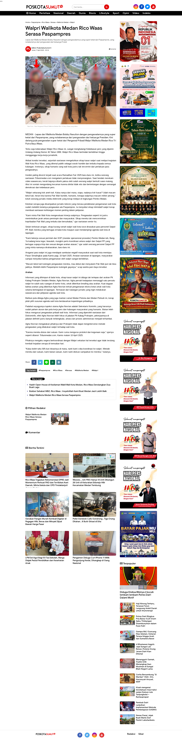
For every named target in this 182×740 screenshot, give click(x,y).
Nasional (58, 13)
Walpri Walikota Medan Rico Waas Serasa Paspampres (55, 395)
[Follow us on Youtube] (101, 735)
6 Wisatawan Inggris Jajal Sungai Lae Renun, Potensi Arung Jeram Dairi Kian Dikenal (146, 649)
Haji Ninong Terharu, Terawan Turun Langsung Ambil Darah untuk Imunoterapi (146, 607)
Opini (126, 13)
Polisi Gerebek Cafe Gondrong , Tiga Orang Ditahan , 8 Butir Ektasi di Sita (94, 520)
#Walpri (95, 370)
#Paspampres (44, 370)
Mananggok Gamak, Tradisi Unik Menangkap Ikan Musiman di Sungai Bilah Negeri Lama (145, 664)
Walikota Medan (63, 22)
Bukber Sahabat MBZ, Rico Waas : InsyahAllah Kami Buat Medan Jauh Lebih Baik (68, 391)
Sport (116, 13)
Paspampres (35, 22)
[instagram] (135, 6)
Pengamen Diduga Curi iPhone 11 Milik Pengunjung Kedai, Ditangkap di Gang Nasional (91, 560)
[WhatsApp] (52, 362)
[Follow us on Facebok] (79, 735)
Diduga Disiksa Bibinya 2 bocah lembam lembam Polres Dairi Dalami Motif (137, 595)
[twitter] (147, 6)
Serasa (53, 22)
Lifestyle (104, 13)
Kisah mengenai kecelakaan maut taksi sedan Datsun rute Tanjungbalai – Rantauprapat (146, 692)
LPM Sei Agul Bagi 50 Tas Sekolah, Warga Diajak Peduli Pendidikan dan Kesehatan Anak (44, 560)
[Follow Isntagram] (94, 735)
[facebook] (141, 6)
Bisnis (92, 13)
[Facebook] (34, 362)
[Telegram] (58, 362)
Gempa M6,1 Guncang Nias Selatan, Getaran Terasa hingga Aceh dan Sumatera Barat (146, 635)
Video (135, 13)
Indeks (146, 13)
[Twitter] (40, 362)
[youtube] (153, 6)
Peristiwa (44, 13)
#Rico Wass (57, 370)
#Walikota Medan (82, 370)
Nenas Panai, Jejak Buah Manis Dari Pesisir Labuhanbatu (145, 717)
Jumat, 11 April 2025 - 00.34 (40, 50)
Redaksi (131, 734)
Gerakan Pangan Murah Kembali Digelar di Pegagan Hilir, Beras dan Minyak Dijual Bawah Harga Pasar (45, 521)
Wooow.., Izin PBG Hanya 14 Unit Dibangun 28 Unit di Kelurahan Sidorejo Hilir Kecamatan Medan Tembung (93, 483)
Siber (141, 734)
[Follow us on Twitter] (87, 735)
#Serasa (68, 370)
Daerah (71, 13)
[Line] (46, 362)
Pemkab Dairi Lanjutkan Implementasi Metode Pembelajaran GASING (146, 706)
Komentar (113, 49)
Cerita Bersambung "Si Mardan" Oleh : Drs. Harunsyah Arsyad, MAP (146, 678)
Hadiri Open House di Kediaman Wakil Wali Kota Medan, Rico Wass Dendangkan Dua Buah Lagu (69, 386)
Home (32, 13)
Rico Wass (45, 22)
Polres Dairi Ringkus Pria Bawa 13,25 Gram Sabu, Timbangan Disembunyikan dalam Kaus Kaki (146, 621)
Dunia (82, 13)
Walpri (72, 22)
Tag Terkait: (31, 370)
